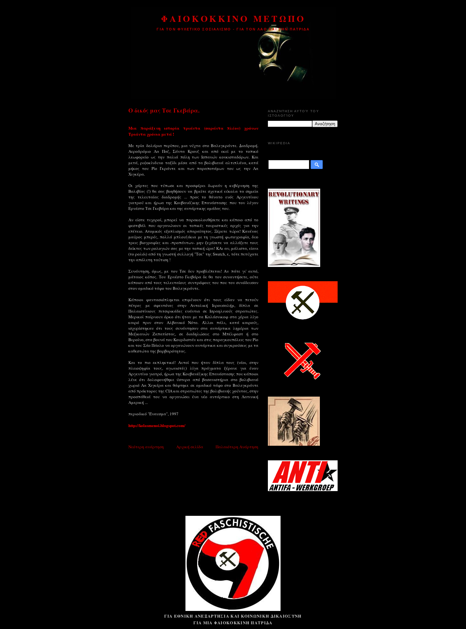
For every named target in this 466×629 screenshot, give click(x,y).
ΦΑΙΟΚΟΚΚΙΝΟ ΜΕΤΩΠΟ (233, 18)
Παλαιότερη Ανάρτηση (237, 447)
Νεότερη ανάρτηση (146, 447)
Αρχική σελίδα (189, 447)
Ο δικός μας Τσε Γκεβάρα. (164, 110)
